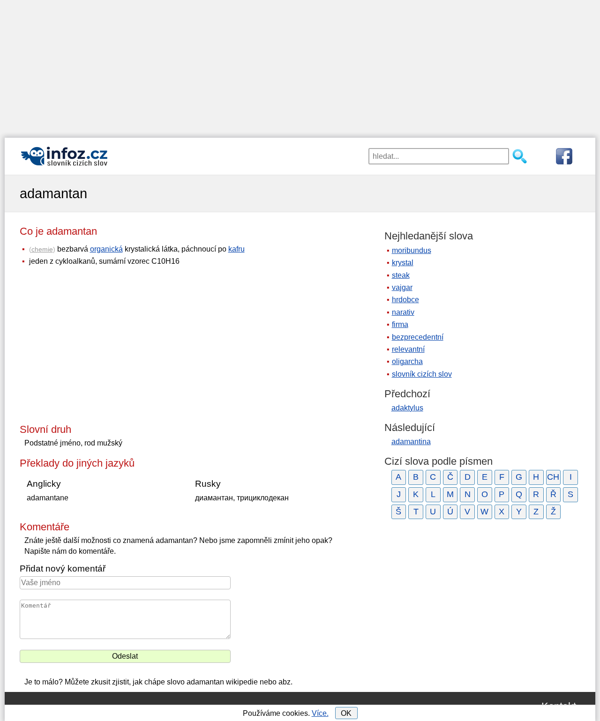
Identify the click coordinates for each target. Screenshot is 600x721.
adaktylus (407, 408)
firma (400, 324)
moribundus (411, 250)
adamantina (411, 442)
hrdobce (405, 300)
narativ (403, 312)
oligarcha (407, 361)
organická (106, 249)
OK (346, 713)
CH (553, 477)
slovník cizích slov (422, 374)
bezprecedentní (417, 337)
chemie (42, 249)
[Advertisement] (300, 65)
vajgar (402, 287)
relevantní (408, 349)
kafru (236, 249)
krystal (402, 263)
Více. (320, 713)
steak (401, 275)
